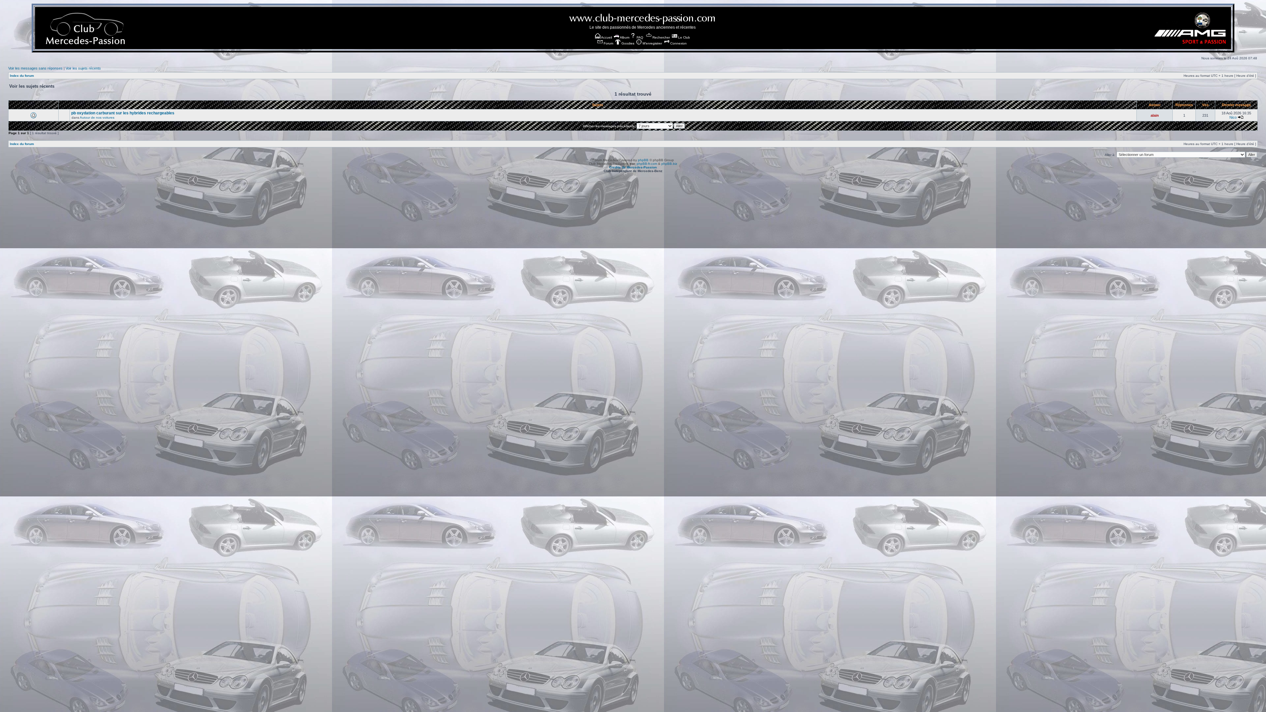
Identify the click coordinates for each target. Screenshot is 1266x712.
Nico (1233, 117)
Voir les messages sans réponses (35, 68)
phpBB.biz (669, 163)
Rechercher (660, 37)
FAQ (639, 37)
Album (624, 37)
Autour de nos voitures (97, 117)
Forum (608, 43)
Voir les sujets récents (83, 68)
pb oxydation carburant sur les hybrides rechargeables (122, 113)
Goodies (627, 43)
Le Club (683, 37)
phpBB (643, 160)
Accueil (606, 37)
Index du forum (22, 75)
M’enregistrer (652, 43)
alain (1155, 115)
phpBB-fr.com (647, 163)
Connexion (678, 43)
